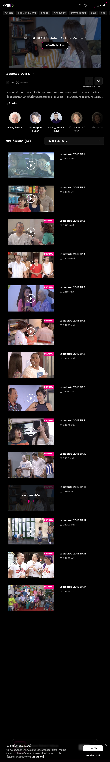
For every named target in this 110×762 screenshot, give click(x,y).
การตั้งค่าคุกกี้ (93, 755)
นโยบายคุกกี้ (38, 757)
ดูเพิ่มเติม (11, 103)
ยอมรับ (93, 748)
